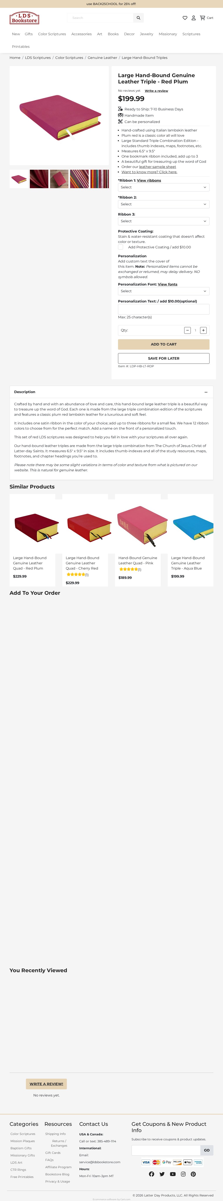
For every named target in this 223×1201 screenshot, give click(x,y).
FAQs (49, 1160)
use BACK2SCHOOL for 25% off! (111, 4)
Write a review (156, 91)
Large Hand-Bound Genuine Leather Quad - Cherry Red (82, 563)
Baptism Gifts (21, 1148)
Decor (129, 34)
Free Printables (22, 1177)
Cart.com (125, 1199)
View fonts (167, 284)
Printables (21, 47)
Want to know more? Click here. (149, 172)
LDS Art (16, 1162)
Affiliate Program (58, 1167)
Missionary (168, 34)
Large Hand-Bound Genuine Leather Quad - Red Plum (30, 563)
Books (113, 34)
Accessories (81, 34)
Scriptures (191, 34)
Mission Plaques (22, 1141)
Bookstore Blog (57, 1174)
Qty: (124, 330)
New (16, 34)
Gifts (29, 34)
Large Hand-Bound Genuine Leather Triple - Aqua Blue (188, 563)
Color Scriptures (52, 34)
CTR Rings (18, 1170)
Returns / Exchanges (59, 1143)
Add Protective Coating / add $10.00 (159, 247)
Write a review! (46, 1084)
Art (99, 34)
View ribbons (149, 180)
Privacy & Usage (57, 1181)
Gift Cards (53, 1153)
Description (24, 392)
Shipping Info (55, 1134)
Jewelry (146, 34)
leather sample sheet (157, 167)
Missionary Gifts (22, 1155)
